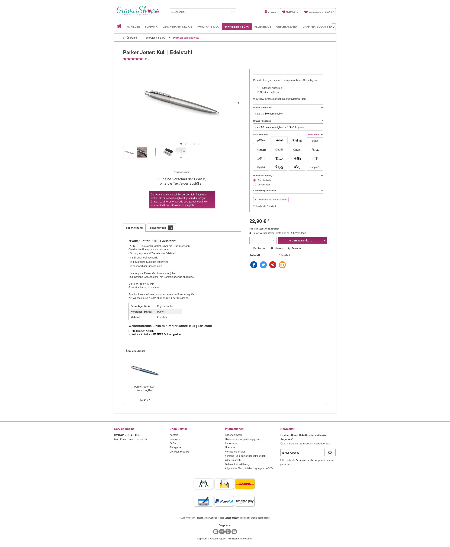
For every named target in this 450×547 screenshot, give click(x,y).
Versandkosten (232, 517)
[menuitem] (203, 11)
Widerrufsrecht (233, 460)
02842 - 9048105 (127, 435)
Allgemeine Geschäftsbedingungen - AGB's (249, 468)
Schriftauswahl (286, 134)
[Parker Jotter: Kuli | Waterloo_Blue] (145, 370)
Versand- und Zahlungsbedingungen (245, 455)
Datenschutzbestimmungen (309, 459)
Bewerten (296, 248)
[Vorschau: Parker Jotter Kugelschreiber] (155, 152)
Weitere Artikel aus (156, 334)
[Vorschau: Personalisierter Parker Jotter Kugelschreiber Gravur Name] (142, 152)
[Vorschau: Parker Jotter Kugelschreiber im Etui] (168, 152)
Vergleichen (259, 248)
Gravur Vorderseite (262, 107)
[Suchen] (232, 11)
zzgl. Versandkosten (269, 228)
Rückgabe (175, 447)
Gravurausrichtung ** (263, 175)
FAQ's (173, 443)
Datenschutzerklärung (237, 464)
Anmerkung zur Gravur (264, 190)
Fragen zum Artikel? (142, 330)
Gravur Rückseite (262, 120)
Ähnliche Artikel (135, 351)
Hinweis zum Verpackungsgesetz (243, 439)
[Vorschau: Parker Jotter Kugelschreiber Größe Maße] (181, 152)
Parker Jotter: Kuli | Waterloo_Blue (145, 388)
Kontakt (174, 435)
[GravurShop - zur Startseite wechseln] (138, 14)
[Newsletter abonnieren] (330, 452)
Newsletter (175, 439)
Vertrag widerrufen (235, 451)
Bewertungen (161, 227)
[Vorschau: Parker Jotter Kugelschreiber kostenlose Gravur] (129, 152)
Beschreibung (134, 227)
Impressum (231, 443)
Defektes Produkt (179, 451)
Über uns (230, 447)
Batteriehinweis (233, 435)
